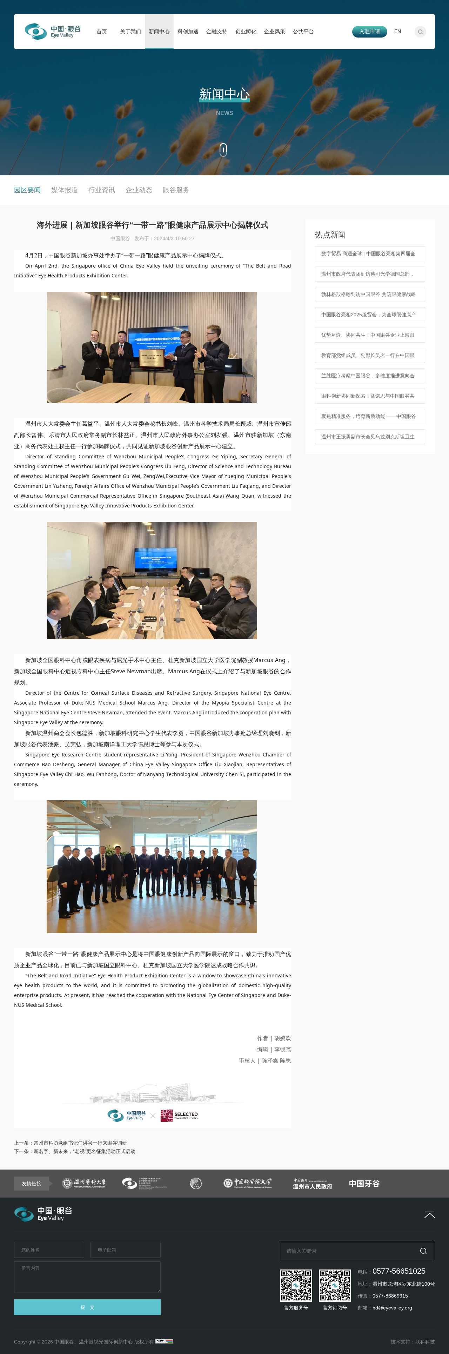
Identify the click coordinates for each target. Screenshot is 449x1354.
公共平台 (303, 31)
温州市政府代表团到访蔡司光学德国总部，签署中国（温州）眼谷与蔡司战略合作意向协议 (368, 276)
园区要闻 (27, 190)
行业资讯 (101, 190)
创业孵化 (245, 31)
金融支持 (216, 31)
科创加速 (188, 31)
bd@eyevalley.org (392, 1308)
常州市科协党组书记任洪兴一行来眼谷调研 (80, 1143)
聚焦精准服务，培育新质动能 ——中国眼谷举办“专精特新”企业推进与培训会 (368, 418)
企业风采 (274, 31)
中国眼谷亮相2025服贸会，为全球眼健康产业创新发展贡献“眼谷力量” (368, 317)
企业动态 (139, 190)
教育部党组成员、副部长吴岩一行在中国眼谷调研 (368, 357)
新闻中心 (159, 31)
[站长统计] (164, 1342)
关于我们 (130, 31)
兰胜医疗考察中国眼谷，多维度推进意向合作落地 (368, 378)
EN (397, 31)
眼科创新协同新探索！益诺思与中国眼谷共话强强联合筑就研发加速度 (368, 398)
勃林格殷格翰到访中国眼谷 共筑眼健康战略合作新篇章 (368, 296)
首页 (101, 31)
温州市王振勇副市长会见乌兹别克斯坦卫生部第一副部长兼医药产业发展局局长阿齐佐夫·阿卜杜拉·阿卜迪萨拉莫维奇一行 (368, 439)
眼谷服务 (176, 190)
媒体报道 (64, 190)
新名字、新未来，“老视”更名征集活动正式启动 (84, 1151)
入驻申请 (369, 31)
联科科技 (425, 1342)
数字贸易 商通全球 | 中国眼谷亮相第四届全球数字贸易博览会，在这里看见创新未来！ (368, 256)
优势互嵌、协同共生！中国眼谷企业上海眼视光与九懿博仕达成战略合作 (368, 337)
